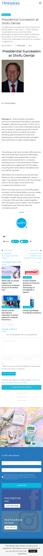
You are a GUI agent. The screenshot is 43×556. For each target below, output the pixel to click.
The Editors (8, 45)
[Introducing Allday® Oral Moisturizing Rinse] (32, 302)
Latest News (6, 14)
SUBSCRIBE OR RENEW (21, 387)
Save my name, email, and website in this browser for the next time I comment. (21, 367)
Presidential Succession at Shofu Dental (10, 255)
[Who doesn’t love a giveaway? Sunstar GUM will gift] (21, 428)
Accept (33, 551)
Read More (22, 553)
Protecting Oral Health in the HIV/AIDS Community (32, 255)
